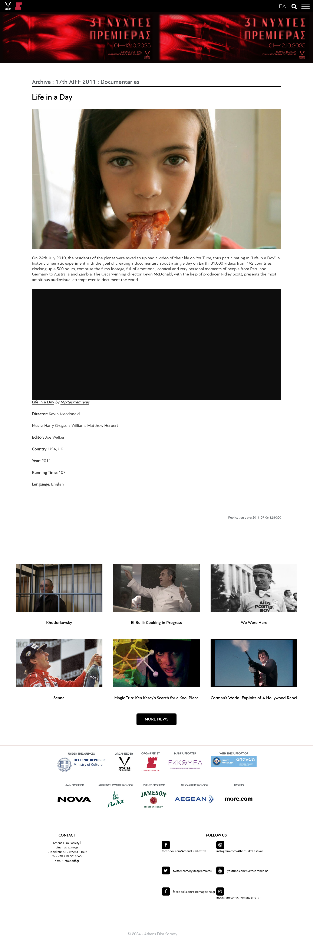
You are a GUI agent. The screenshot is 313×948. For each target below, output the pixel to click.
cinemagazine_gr (238, 897)
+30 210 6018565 (70, 856)
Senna (59, 698)
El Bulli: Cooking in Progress (156, 623)
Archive (41, 82)
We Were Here (254, 623)
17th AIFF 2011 (75, 82)
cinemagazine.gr (67, 847)
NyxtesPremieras (74, 402)
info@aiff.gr (71, 861)
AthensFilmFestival (184, 851)
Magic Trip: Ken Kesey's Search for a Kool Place (156, 698)
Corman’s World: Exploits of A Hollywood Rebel (254, 698)
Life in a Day (43, 402)
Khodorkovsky (59, 623)
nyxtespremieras (192, 871)
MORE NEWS (156, 720)
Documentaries (120, 82)
